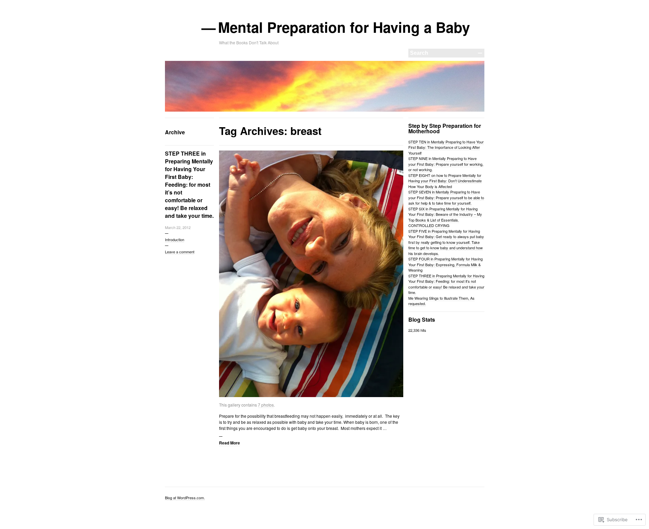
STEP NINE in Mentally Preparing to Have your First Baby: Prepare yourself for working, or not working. (445, 164)
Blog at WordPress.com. (185, 497)
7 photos (266, 405)
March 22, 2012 (178, 227)
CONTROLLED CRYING (429, 225)
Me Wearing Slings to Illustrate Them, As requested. (441, 300)
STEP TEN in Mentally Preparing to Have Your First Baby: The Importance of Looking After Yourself (446, 147)
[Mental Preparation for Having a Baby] (324, 110)
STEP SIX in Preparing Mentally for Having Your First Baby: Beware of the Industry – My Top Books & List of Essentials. (445, 214)
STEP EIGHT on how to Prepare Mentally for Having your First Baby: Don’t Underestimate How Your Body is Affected (445, 180)
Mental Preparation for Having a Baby (344, 27)
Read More (229, 443)
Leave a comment (179, 251)
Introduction (174, 239)
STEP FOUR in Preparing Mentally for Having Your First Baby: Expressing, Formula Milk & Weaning (445, 264)
